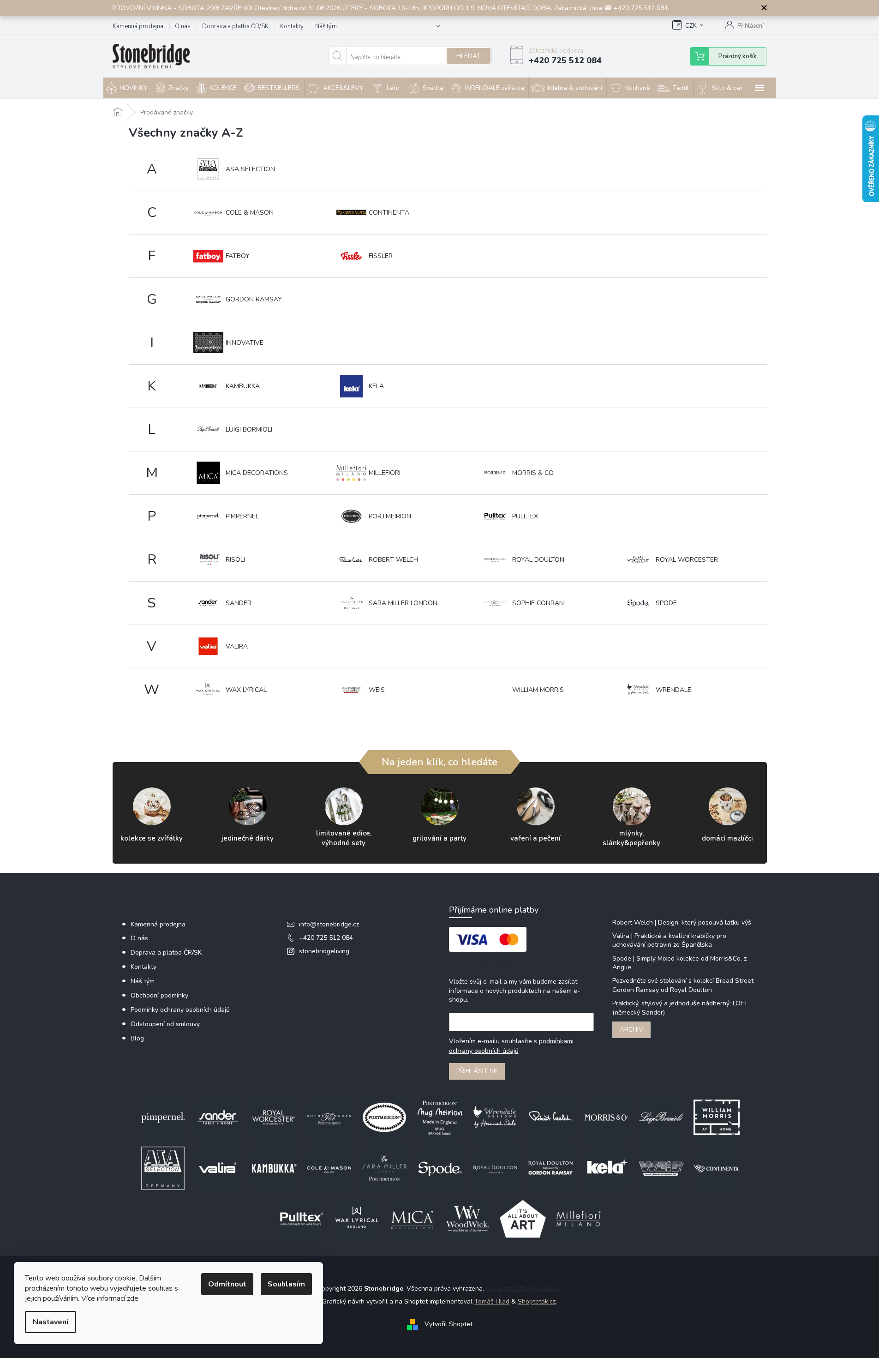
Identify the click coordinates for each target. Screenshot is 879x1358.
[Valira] (218, 1167)
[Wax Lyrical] (357, 1218)
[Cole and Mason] (329, 1167)
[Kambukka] (274, 1167)
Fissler (381, 256)
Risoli (235, 559)
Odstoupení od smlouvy (165, 1024)
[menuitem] (127, 88)
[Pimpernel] (163, 1116)
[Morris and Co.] (606, 1116)
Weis (377, 689)
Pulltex (525, 516)
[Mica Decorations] (412, 1218)
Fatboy (238, 256)
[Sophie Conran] (329, 1116)
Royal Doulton (538, 559)
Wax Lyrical (246, 689)
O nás (183, 26)
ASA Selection (250, 169)
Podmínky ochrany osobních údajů (180, 1009)
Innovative (244, 342)
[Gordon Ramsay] (550, 1167)
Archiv (631, 1029)
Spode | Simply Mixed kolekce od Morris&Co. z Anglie (679, 963)
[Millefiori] (578, 1218)
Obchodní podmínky (159, 995)
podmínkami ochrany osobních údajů (511, 1046)
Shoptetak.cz (537, 1301)
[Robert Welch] (550, 1116)
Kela (376, 386)
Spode (666, 603)
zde (132, 1298)
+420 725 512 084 (326, 937)
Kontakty (292, 26)
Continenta (389, 212)
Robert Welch (393, 559)
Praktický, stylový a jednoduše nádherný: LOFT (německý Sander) (680, 1007)
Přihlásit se (476, 1071)
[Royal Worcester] (274, 1116)
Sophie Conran (538, 603)
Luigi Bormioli (249, 429)
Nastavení (50, 1322)
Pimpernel (242, 516)
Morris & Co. (533, 473)
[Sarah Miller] (384, 1167)
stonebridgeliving (324, 951)
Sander (238, 603)
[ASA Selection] (163, 1167)
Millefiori (385, 473)
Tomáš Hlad (491, 1301)
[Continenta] (717, 1167)
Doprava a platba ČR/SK (235, 26)
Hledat (468, 56)
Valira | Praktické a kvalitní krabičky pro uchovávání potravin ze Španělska (669, 940)
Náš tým (326, 26)
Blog (137, 1038)
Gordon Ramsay (254, 299)
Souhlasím (286, 1284)
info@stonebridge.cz (329, 924)
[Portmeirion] (384, 1116)
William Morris (538, 689)
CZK (691, 26)
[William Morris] (717, 1116)
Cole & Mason (250, 212)
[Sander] (218, 1116)
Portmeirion (390, 516)
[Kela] (606, 1167)
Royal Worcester (687, 559)
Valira (237, 646)
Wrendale (673, 689)
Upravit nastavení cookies (524, 1288)
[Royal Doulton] (495, 1167)
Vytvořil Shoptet (448, 1324)
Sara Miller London (403, 603)
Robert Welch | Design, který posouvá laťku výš (681, 922)
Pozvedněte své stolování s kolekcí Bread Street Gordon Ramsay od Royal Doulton (682, 985)
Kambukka (243, 386)
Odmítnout (227, 1284)
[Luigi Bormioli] (661, 1116)
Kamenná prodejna (138, 26)
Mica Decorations (257, 473)
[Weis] (661, 1167)
